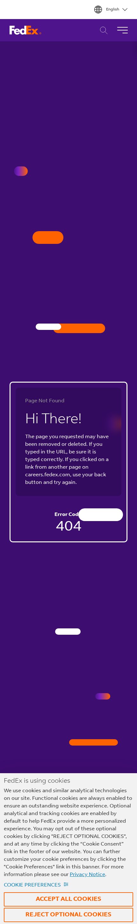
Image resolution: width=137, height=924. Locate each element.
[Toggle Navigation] (122, 30)
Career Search (102, 30)
